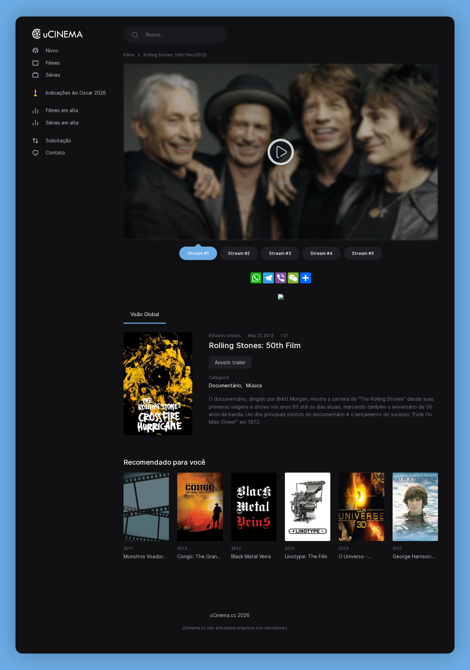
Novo (52, 50)
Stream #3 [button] (280, 253)
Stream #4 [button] (321, 253)
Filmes (53, 63)
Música (254, 385)
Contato (55, 152)
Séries (53, 75)
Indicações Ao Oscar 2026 (76, 93)
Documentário (225, 385)
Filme (129, 54)
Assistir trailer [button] (230, 362)
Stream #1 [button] (198, 253)
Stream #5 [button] (363, 253)
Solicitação (58, 140)
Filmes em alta (62, 110)
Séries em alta (62, 123)
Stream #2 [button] (239, 253)
